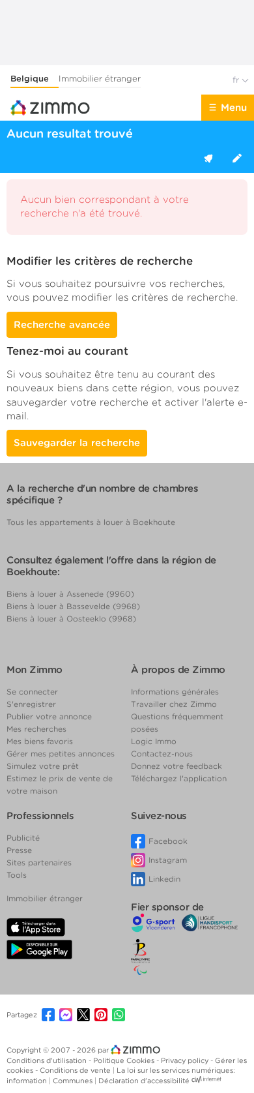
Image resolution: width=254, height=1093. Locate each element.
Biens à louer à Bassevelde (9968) (73, 606)
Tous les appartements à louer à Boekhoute (91, 522)
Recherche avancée (62, 325)
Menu (234, 107)
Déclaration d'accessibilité (144, 1080)
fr (237, 80)
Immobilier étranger (100, 78)
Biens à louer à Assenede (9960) (70, 594)
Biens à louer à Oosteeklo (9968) (71, 618)
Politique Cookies (124, 1060)
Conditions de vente (76, 1070)
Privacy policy (185, 1060)
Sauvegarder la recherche (77, 443)
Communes (73, 1080)
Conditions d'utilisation (48, 1060)
